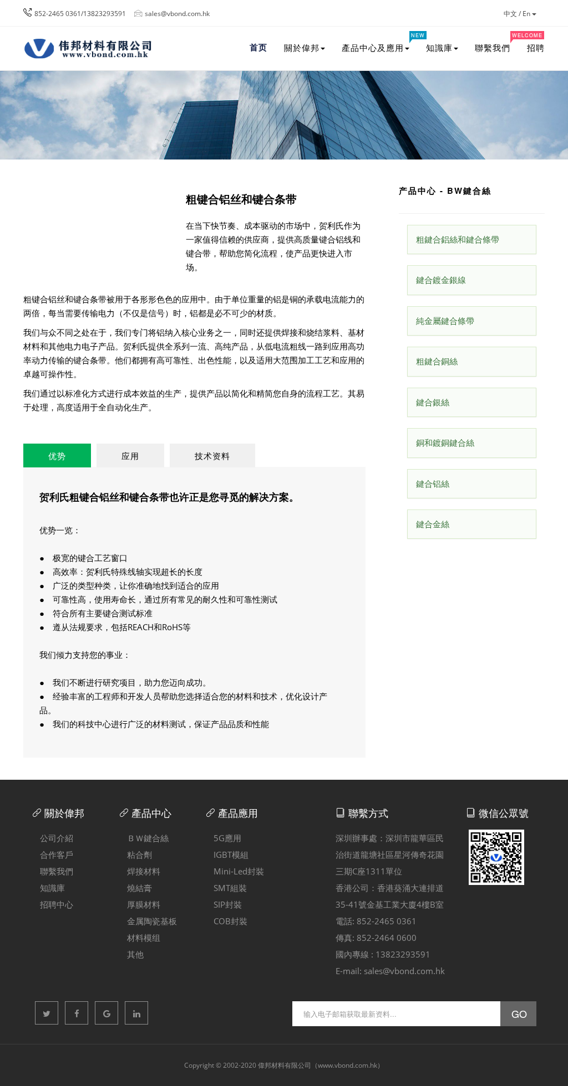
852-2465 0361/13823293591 (80, 13)
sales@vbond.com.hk (177, 13)
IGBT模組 (226, 854)
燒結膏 (135, 887)
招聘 (536, 47)
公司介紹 (52, 837)
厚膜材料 (139, 904)
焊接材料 (139, 871)
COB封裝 (226, 921)
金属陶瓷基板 (148, 921)
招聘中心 (52, 904)
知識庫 (48, 887)
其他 (131, 954)
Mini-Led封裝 (234, 871)
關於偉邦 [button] (302, 47)
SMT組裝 (226, 887)
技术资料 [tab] (212, 455)
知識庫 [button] (439, 47)
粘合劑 (135, 854)
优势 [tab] (57, 455)
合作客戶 (52, 854)
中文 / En (518, 13)
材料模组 (139, 937)
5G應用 (223, 837)
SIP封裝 (223, 904)
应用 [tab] (130, 455)
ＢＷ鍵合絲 (144, 837)
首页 (258, 47)
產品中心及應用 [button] (380, 42)
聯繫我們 (497, 42)
